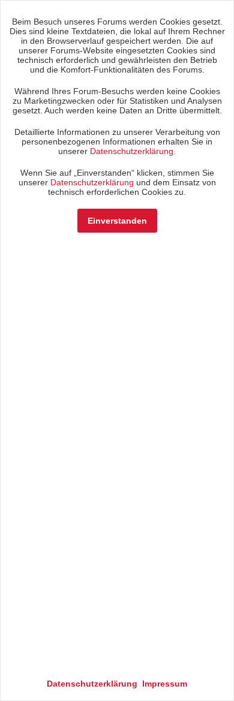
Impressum (164, 683)
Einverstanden (117, 220)
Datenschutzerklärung (131, 151)
